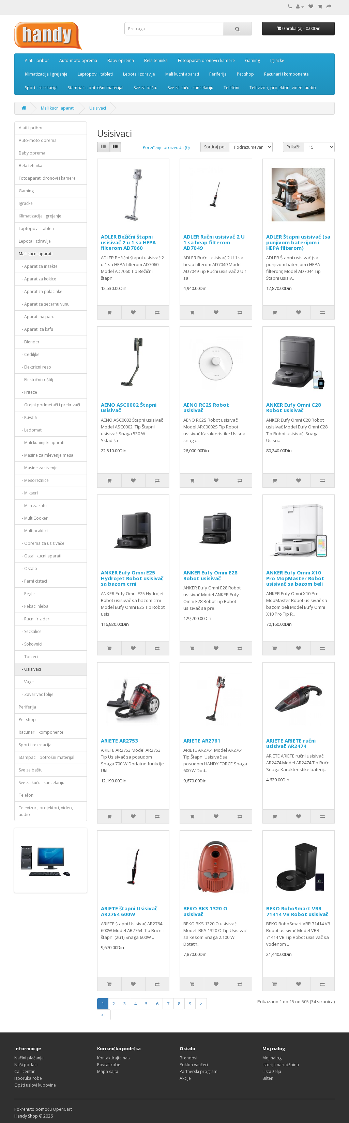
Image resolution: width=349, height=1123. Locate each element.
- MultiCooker (33, 518)
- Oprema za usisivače (41, 543)
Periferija (218, 74)
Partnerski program (198, 1071)
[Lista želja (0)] (310, 7)
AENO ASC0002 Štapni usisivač (128, 407)
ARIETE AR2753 (119, 740)
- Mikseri (28, 493)
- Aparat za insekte (38, 266)
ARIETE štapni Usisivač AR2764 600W (129, 911)
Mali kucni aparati (182, 74)
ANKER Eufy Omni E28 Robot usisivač (210, 575)
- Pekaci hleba (33, 606)
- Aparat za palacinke (40, 291)
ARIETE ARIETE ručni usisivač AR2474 (291, 743)
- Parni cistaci (33, 581)
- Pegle (27, 594)
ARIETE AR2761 (202, 740)
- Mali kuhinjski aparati (41, 442)
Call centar (24, 1071)
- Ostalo (28, 568)
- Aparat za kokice (37, 279)
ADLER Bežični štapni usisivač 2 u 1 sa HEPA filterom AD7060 (128, 242)
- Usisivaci (30, 669)
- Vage (26, 682)
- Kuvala (28, 417)
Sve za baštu (145, 88)
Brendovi (188, 1058)
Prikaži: (293, 147)
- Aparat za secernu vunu (44, 304)
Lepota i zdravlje (139, 74)
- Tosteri (28, 657)
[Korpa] (320, 7)
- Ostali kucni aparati (40, 556)
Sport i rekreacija (41, 88)
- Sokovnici (30, 644)
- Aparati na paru (37, 317)
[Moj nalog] (300, 7)
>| (103, 1015)
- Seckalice (30, 631)
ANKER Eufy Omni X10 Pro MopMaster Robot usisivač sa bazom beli (295, 578)
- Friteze (28, 392)
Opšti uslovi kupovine (35, 1085)
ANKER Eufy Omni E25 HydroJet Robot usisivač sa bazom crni (132, 578)
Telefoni (231, 88)
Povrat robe (108, 1065)
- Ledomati (31, 430)
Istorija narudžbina (280, 1065)
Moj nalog (272, 1058)
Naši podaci (25, 1065)
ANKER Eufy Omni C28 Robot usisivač (293, 407)
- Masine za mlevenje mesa (46, 455)
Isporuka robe (28, 1078)
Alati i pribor (37, 60)
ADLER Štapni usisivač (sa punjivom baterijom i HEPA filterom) (298, 242)
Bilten (267, 1078)
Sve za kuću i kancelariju (190, 88)
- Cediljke (29, 354)
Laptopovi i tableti (95, 74)
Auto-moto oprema (78, 60)
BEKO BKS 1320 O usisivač (205, 911)
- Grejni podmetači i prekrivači (49, 405)
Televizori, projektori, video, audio (282, 88)
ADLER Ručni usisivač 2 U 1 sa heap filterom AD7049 (214, 242)
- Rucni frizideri (34, 619)
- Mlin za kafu (33, 505)
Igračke (277, 60)
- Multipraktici (33, 531)
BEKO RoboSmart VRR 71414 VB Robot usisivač (297, 911)
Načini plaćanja (29, 1058)
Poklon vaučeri (194, 1065)
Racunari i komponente (286, 74)
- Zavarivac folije (36, 694)
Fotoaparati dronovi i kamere (206, 60)
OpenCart (62, 1109)
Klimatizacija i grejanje (46, 74)
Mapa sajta (107, 1071)
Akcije (185, 1078)
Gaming (252, 60)
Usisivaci (97, 108)
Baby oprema (120, 60)
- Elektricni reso (35, 367)
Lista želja (271, 1071)
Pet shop (245, 74)
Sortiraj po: (215, 147)
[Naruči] (329, 7)
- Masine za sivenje (38, 468)
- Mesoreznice (34, 480)
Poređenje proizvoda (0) (166, 147)
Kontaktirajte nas (113, 1058)
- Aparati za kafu (36, 329)
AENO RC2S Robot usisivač (206, 407)
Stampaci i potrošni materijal (95, 88)
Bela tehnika (156, 60)
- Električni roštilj (36, 380)
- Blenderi (30, 342)
